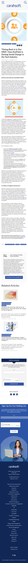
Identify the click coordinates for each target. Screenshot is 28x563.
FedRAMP (14, 24)
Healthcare (14, 490)
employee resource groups (21, 89)
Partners (14, 34)
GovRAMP (14, 31)
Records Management (14, 42)
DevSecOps (14, 27)
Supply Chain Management (14, 38)
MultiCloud (14, 18)
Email (14, 415)
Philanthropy (23, 244)
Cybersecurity (14, 16)
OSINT (14, 37)
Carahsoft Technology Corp (11, 560)
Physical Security (14, 48)
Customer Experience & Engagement (14, 23)
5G (14, 26)
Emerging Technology (14, 35)
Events (14, 43)
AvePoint (3, 61)
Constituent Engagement (14, 15)
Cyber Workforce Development (14, 40)
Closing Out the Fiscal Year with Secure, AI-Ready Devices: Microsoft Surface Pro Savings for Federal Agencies (13, 309)
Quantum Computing (14, 32)
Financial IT (14, 52)
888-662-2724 (14, 478)
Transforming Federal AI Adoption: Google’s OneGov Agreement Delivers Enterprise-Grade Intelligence (13, 339)
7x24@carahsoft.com (14, 477)
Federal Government (14, 14)
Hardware (14, 51)
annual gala (7, 123)
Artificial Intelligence (14, 21)
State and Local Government (14, 12)
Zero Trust (14, 29)
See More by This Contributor (14, 277)
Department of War (13, 492)
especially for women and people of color (10, 86)
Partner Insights (14, 547)
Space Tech (14, 49)
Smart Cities (14, 46)
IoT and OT (14, 45)
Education (14, 488)
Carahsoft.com (14, 549)
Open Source (14, 20)
